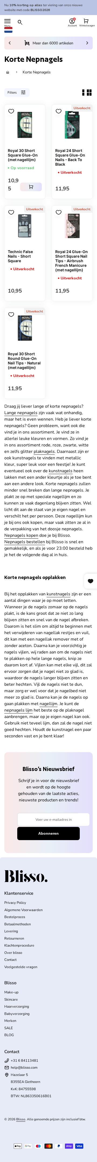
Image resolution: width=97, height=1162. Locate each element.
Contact (10, 959)
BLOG (9, 1035)
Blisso (20, 1119)
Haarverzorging (16, 1006)
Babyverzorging (17, 1013)
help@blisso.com (24, 1067)
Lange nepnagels (20, 413)
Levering (11, 931)
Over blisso (13, 952)
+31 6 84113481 (24, 1060)
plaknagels (44, 451)
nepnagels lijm (18, 710)
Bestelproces (14, 917)
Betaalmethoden (17, 924)
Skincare (11, 999)
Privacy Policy (15, 902)
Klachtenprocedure (19, 945)
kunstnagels (60, 471)
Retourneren (14, 938)
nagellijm (48, 704)
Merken (10, 1020)
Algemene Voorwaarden (23, 910)
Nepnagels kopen (21, 535)
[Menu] (7, 21)
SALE (8, 1028)
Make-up (11, 992)
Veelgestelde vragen (20, 967)
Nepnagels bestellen (24, 542)
